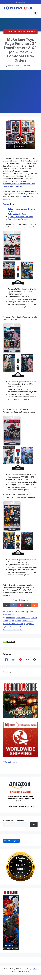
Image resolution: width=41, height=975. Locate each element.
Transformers (31, 32)
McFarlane (7, 624)
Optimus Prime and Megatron (20, 217)
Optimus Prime (9, 627)
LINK (24, 196)
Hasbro (18, 620)
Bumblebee (10, 618)
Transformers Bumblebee (13, 630)
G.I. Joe (8, 32)
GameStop (7, 186)
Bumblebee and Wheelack (18, 219)
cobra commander (23, 618)
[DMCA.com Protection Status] (9, 642)
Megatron (30, 624)
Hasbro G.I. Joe (27, 620)
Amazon (19, 186)
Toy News (23, 32)
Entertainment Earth (26, 183)
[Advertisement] (20, 91)
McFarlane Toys (15, 32)
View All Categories (11, 840)
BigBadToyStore (10, 183)
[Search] (34, 824)
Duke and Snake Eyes (17, 214)
